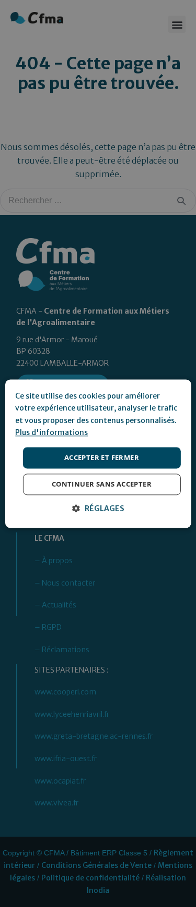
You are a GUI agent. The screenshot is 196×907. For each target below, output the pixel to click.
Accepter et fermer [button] (101, 457)
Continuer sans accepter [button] (102, 484)
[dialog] (98, 453)
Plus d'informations (51, 433)
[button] (98, 509)
